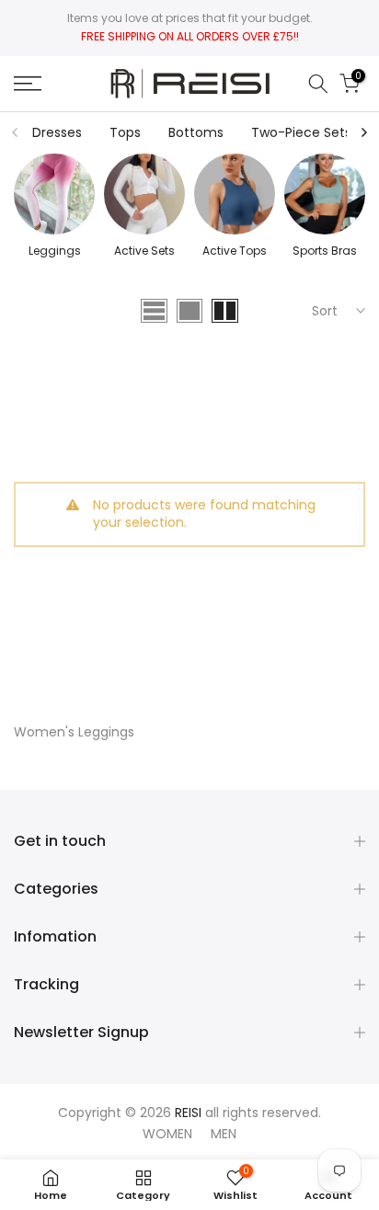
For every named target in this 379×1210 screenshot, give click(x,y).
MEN (223, 1133)
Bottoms (196, 132)
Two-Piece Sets (301, 132)
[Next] (363, 132)
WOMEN (167, 1133)
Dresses (57, 132)
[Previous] (15, 132)
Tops (125, 132)
